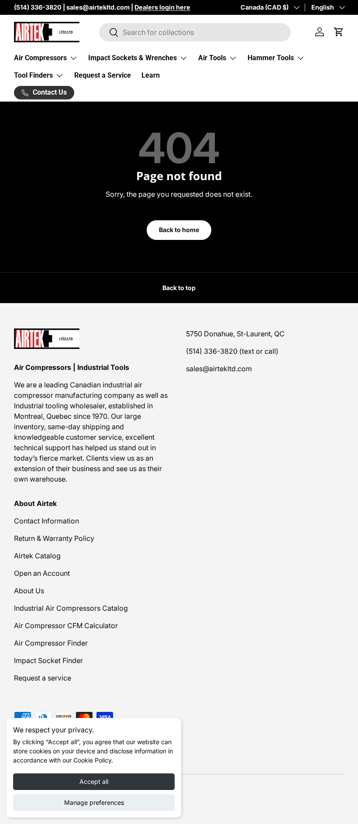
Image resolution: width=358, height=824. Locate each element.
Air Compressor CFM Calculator (66, 625)
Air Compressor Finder (51, 643)
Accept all (93, 781)
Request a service (42, 678)
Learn (150, 75)
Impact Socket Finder (48, 660)
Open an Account (42, 573)
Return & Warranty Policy (54, 538)
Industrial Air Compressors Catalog (71, 608)
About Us (29, 590)
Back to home (179, 229)
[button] (338, 31)
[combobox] (195, 32)
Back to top (179, 287)
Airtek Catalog (37, 555)
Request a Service (102, 75)
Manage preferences (94, 802)
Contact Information (46, 520)
